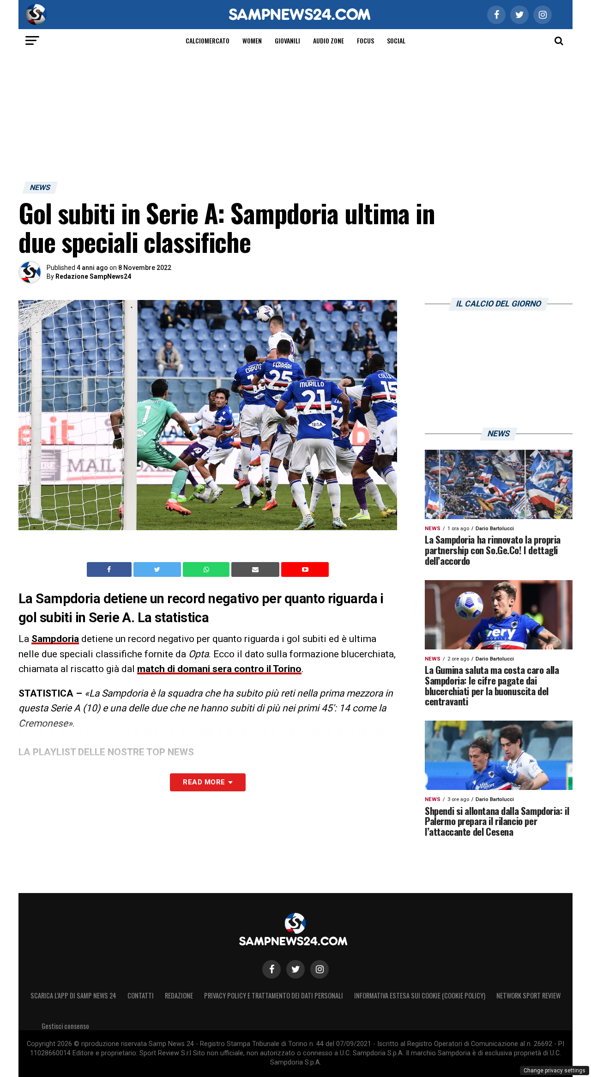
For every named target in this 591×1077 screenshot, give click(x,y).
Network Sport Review (528, 995)
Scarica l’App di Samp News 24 (73, 995)
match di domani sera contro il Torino (219, 668)
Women (252, 40)
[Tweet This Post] (158, 569)
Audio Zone (328, 40)
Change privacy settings (554, 1070)
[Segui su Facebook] (271, 969)
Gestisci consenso (65, 1026)
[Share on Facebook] (110, 569)
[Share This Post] (207, 569)
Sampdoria (55, 638)
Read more (204, 782)
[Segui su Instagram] (319, 969)
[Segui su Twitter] (295, 969)
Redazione (179, 995)
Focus (365, 40)
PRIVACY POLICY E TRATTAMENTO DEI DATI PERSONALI (273, 995)
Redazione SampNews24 (93, 276)
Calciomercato (207, 40)
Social (396, 40)
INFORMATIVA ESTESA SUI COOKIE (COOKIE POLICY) (419, 995)
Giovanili (287, 40)
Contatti (140, 995)
